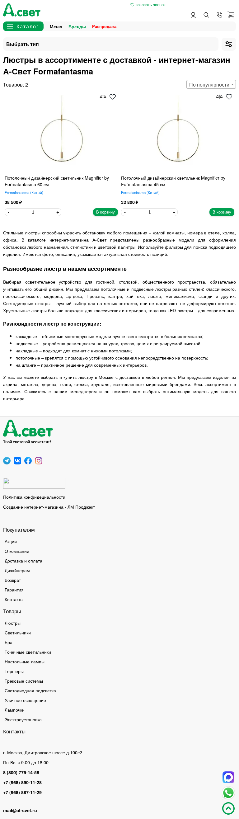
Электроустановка (23, 719)
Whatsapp (228, 792)
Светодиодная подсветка (30, 690)
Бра (8, 642)
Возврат (13, 580)
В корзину (105, 212)
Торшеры (14, 671)
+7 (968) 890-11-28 (22, 782)
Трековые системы (24, 680)
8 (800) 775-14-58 (21, 772)
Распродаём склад (106, 26)
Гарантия (14, 589)
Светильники (18, 632)
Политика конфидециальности (34, 496)
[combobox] (211, 84)
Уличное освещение (25, 700)
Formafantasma (23, 192)
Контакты (14, 599)
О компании (17, 551)
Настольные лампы (25, 661)
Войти (193, 15)
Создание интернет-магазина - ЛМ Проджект (49, 506)
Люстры (13, 622)
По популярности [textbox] (209, 84)
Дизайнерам (17, 570)
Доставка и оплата (23, 560)
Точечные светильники (28, 651)
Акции (11, 541)
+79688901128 (219, 15)
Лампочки (15, 709)
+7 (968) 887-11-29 (22, 792)
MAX (228, 777)
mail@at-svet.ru (20, 810)
